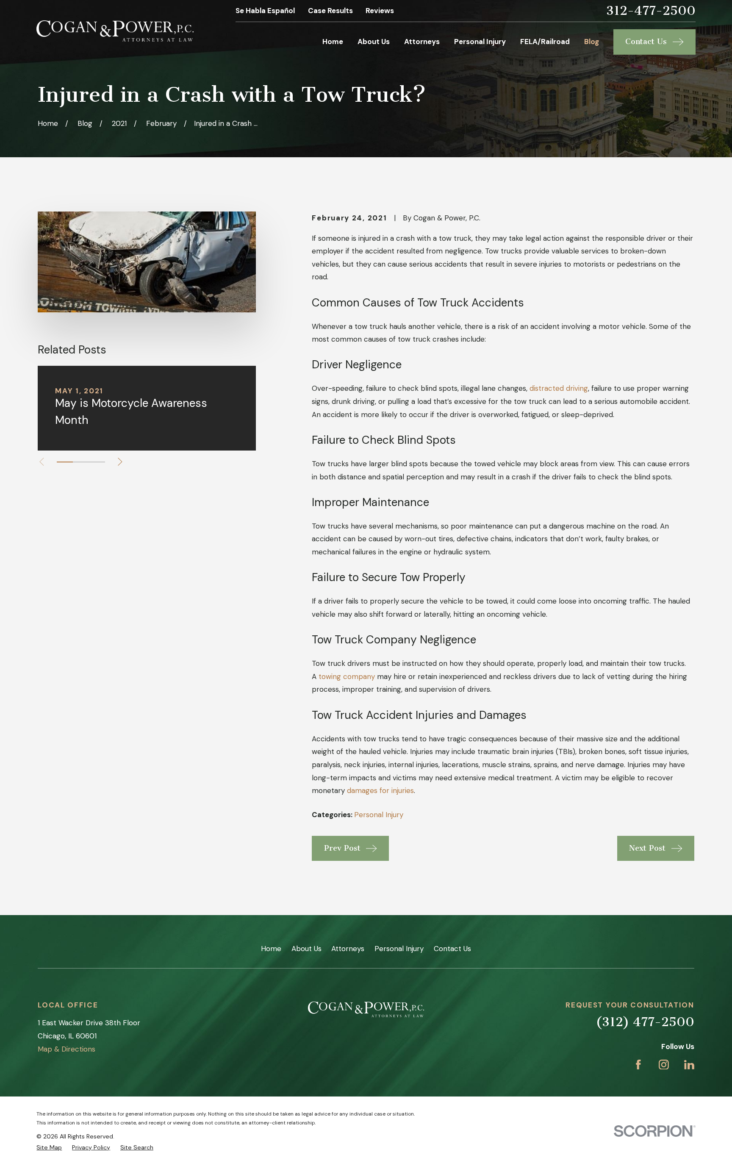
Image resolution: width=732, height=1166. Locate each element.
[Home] (115, 31)
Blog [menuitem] (591, 41)
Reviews (380, 10)
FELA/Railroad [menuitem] (545, 41)
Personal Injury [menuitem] (480, 41)
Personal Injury (378, 814)
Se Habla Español (265, 10)
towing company (347, 676)
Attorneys (347, 948)
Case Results (330, 10)
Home (271, 948)
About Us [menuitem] (374, 41)
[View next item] (120, 462)
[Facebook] (638, 1065)
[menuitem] (49, 1147)
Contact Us (452, 948)
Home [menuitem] (332, 41)
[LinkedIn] (689, 1065)
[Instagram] (664, 1065)
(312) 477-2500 (645, 1022)
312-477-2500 (651, 11)
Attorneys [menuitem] (422, 41)
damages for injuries (380, 790)
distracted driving (559, 388)
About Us (306, 948)
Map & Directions (66, 1049)
